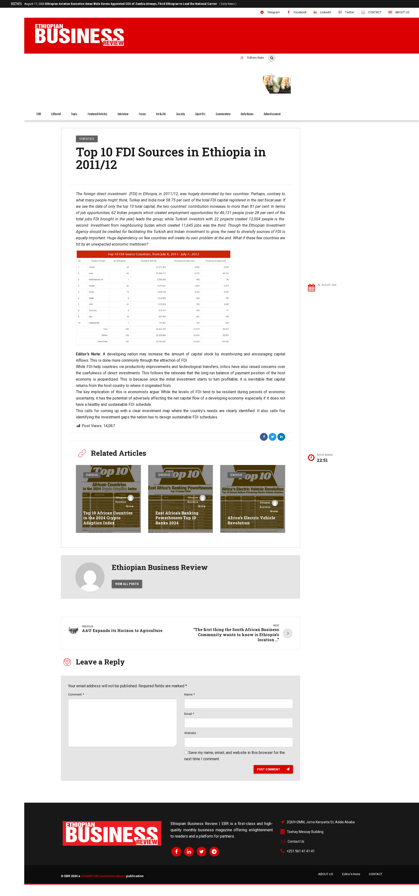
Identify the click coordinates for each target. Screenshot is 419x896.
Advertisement (272, 114)
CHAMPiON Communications (103, 876)
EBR (39, 114)
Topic (74, 114)
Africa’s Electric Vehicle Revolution (251, 520)
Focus (142, 114)
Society (180, 114)
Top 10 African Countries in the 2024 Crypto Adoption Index (108, 518)
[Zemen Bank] (323, 93)
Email (189, 714)
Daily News (247, 114)
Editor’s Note (351, 874)
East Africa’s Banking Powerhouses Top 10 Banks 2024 (176, 518)
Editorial (56, 114)
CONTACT (375, 874)
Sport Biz (200, 114)
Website (190, 733)
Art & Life (161, 114)
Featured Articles (97, 114)
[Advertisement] (345, 201)
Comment (76, 694)
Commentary (223, 114)
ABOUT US (325, 874)
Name (189, 694)
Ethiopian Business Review (124, 502)
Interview (123, 114)
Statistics (86, 139)
